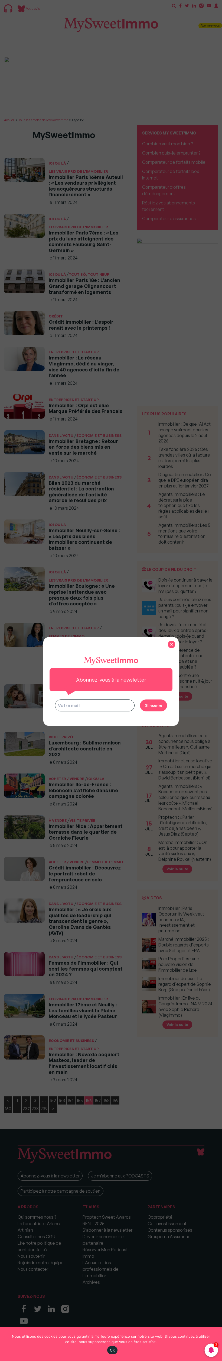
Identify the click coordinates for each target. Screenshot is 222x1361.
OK (112, 1350)
